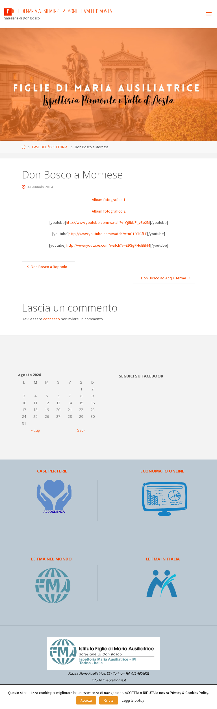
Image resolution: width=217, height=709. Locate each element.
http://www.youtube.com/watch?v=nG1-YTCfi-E (108, 233)
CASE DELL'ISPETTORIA (49, 147)
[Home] (23, 147)
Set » (81, 430)
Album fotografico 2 (108, 211)
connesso (51, 318)
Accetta (86, 700)
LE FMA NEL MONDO (51, 559)
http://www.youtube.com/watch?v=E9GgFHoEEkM (108, 245)
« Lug (35, 430)
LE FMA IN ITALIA (163, 559)
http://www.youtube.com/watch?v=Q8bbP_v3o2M (108, 222)
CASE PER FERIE (52, 471)
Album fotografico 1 (108, 199)
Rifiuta (109, 700)
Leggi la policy (133, 700)
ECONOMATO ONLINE (162, 471)
